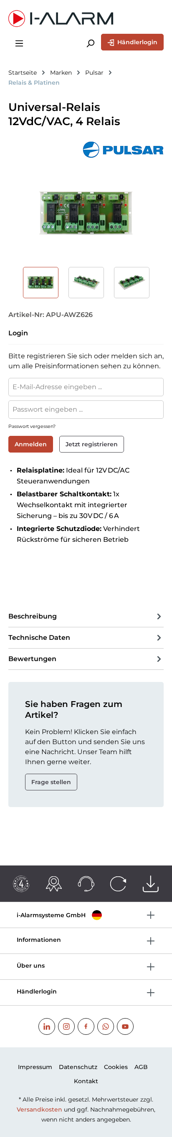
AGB (141, 1067)
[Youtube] (125, 1026)
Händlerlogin (136, 42)
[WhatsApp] (105, 1026)
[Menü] (19, 43)
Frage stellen (51, 782)
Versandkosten (39, 1109)
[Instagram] (66, 1026)
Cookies (116, 1067)
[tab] (86, 616)
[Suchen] (90, 43)
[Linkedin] (46, 1026)
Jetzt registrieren (92, 444)
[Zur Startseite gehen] (86, 18)
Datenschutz (78, 1067)
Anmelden (31, 444)
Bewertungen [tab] (32, 659)
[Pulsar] (86, 149)
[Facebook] (86, 1026)
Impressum (35, 1067)
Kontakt (86, 1081)
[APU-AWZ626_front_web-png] (86, 213)
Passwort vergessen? (32, 426)
